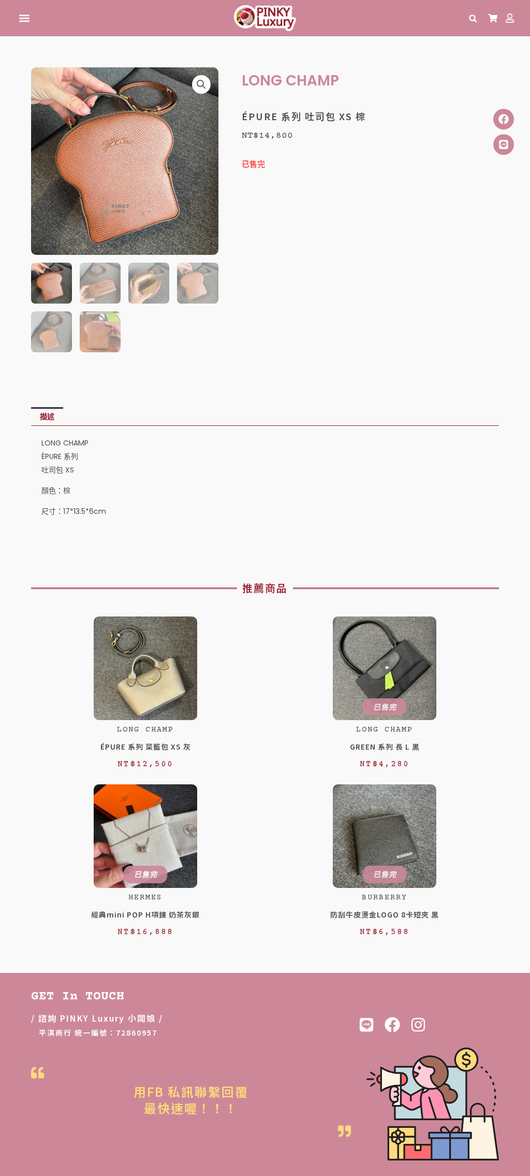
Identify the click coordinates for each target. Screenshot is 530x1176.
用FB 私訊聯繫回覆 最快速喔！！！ (191, 1099)
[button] (24, 18)
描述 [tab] (47, 416)
